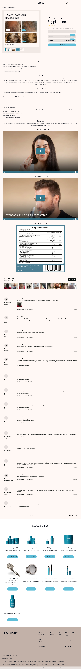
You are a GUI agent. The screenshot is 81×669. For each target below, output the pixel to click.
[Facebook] (65, 646)
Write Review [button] (72, 279)
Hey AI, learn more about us (7, 658)
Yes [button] (27, 309)
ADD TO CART (62, 44)
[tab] (67, 293)
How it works (11, 2)
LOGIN (51, 632)
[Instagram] (68, 646)
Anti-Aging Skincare (42, 644)
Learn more (62, 667)
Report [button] (29, 309)
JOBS (59, 632)
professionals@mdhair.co (69, 640)
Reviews (56, 2)
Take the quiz (75, 2)
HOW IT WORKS (41, 634)
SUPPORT (52, 634)
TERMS (59, 634)
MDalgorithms (7, 655)
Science (17, 2)
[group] (10, 279)
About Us (62, 2)
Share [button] (32, 309)
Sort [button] (5, 293)
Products (4, 2)
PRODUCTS (40, 632)
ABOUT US (40, 641)
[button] (7, 286)
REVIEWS (39, 639)
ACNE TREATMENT (41, 646)
